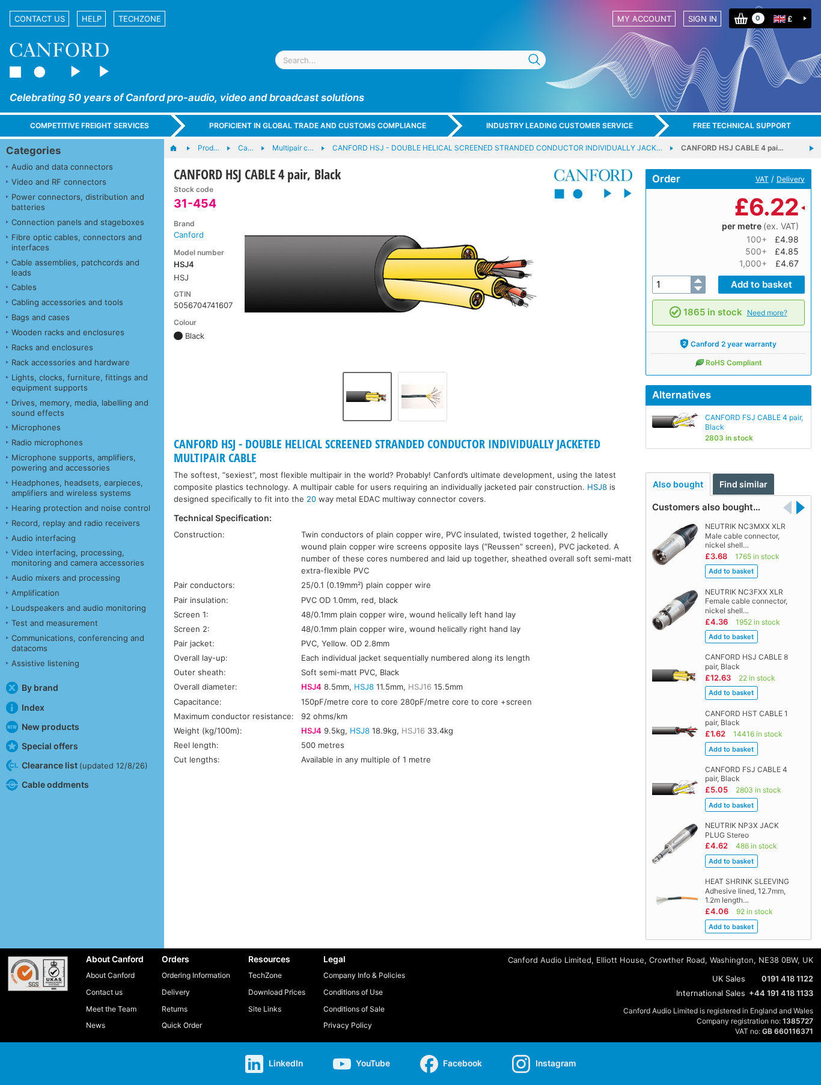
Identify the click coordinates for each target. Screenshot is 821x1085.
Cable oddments (55, 784)
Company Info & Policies (364, 975)
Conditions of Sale (354, 1008)
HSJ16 (420, 686)
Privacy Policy (347, 1025)
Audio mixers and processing (65, 578)
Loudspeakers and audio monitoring (78, 608)
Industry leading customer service (559, 125)
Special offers (50, 746)
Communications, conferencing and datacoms (77, 643)
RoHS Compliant (734, 362)
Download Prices (276, 992)
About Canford (110, 975)
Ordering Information (196, 975)
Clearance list (85, 765)
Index (33, 707)
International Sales (710, 993)
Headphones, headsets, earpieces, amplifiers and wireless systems (77, 488)
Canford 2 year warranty (734, 343)
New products (50, 727)
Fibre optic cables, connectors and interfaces (76, 242)
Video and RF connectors (58, 182)
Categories (33, 150)
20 (311, 499)
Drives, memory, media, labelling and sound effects (79, 408)
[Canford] (588, 184)
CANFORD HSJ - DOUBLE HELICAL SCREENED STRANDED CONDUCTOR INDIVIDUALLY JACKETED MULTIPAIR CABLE (387, 451)
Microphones (36, 427)
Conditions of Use (353, 992)
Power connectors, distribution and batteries (77, 202)
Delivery (791, 179)
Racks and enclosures (52, 347)
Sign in (702, 18)
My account (644, 18)
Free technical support (742, 125)
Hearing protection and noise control (80, 508)
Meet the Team (111, 1008)
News (95, 1025)
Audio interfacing (43, 538)
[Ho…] (179, 148)
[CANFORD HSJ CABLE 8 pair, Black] (811, 148)
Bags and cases (40, 317)
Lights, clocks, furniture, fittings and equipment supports (79, 382)
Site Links (264, 1008)
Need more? (767, 312)
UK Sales (728, 978)
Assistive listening (45, 663)
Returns (175, 1008)
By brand (40, 687)
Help (92, 18)
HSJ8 (597, 487)
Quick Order (182, 1025)
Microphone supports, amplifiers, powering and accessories (73, 462)
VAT (762, 179)
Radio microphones (47, 442)
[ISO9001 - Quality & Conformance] (38, 973)
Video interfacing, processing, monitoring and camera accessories (77, 557)
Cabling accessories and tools (67, 302)
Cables (24, 287)
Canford (189, 235)
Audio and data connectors (62, 167)
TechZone (139, 18)
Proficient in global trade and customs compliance (317, 125)
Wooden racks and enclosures (67, 332)
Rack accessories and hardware (70, 362)
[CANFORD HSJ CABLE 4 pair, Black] (395, 275)
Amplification (35, 593)
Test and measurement (54, 623)
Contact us (39, 18)
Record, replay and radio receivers (75, 523)
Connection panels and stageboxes (77, 222)
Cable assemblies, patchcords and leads (75, 267)
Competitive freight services (89, 125)
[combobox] (410, 60)
